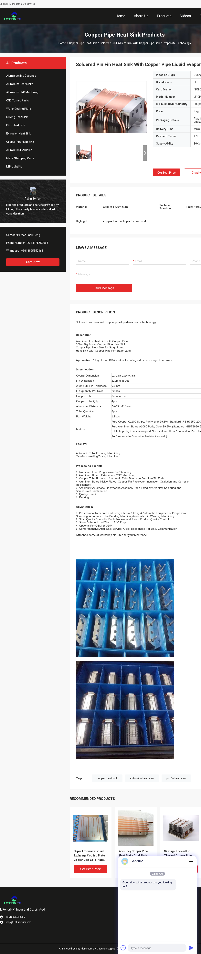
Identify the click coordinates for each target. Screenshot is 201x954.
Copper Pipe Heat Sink (83, 43)
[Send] (191, 947)
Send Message (104, 288)
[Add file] (123, 947)
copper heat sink (107, 778)
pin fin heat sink (176, 778)
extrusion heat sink (142, 778)
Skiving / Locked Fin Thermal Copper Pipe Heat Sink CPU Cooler (178, 855)
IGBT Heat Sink (15, 125)
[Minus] (191, 861)
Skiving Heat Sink (17, 117)
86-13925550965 (37, 242)
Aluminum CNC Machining (22, 92)
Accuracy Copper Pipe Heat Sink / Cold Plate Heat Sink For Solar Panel (135, 855)
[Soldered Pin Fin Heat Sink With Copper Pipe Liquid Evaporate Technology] (111, 106)
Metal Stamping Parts (20, 158)
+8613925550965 (32, 250)
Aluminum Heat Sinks (19, 84)
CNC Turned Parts (17, 100)
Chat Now (33, 262)
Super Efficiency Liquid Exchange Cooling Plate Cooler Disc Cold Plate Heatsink (89, 856)
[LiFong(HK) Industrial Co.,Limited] (13, 15)
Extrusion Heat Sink (18, 133)
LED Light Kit (14, 166)
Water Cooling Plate (18, 108)
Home (62, 43)
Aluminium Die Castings (21, 75)
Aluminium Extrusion (19, 150)
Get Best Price (166, 172)
